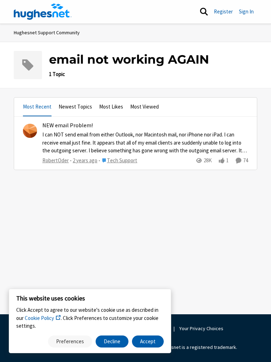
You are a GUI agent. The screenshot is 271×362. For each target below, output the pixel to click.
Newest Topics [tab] (75, 106)
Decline (112, 341)
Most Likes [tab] (111, 106)
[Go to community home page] (43, 12)
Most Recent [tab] (37, 106)
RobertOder (55, 160)
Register (223, 11)
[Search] (204, 11)
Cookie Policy (39, 318)
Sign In (246, 11)
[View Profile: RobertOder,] (30, 131)
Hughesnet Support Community (47, 32)
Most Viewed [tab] (144, 106)
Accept (148, 341)
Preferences (70, 341)
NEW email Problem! (67, 125)
